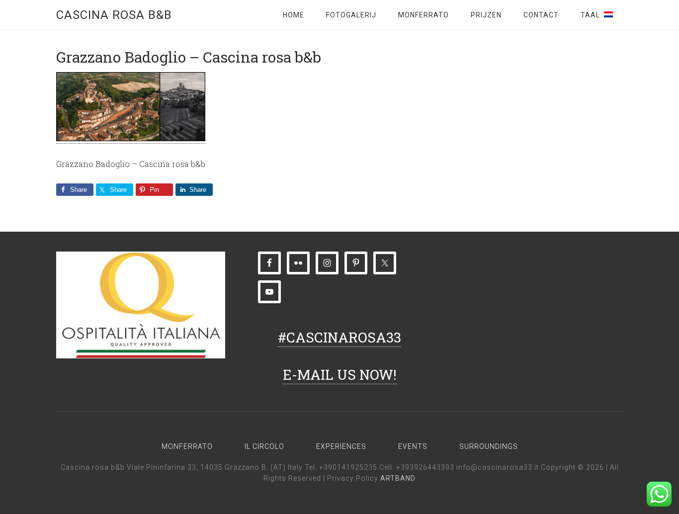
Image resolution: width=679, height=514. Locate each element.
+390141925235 (348, 467)
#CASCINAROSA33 (339, 337)
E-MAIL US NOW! (340, 374)
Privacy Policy (353, 478)
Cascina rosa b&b (114, 15)
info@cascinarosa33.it (497, 467)
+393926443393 (425, 467)
